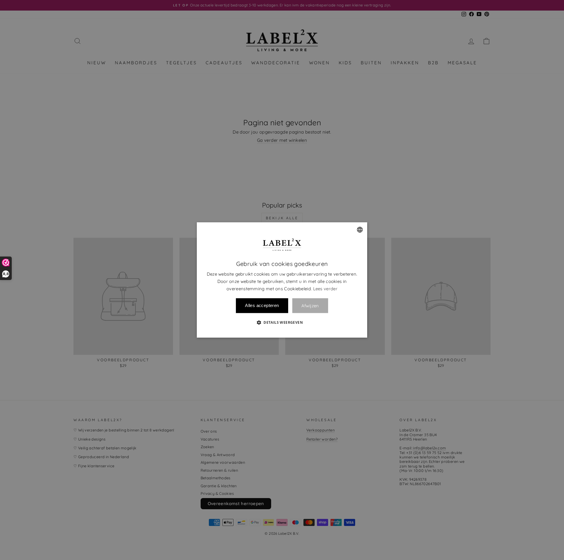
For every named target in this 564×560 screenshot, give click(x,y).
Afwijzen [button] (310, 305)
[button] (282, 322)
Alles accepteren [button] (262, 305)
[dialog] (282, 280)
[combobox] (360, 229)
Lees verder (325, 288)
